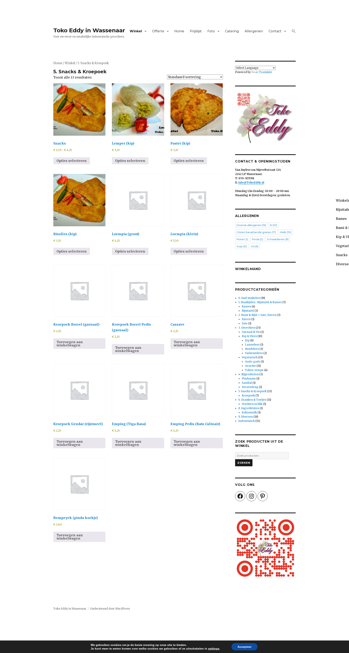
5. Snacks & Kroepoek (252, 391)
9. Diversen (245, 416)
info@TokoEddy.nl (251, 182)
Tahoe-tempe (254, 370)
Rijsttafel (248, 310)
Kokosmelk (249, 412)
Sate (245, 323)
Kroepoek (248, 395)
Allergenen (254, 31)
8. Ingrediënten (248, 408)
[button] (294, 31)
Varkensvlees (254, 353)
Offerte (158, 31)
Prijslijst (196, 31)
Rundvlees (252, 349)
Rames (246, 306)
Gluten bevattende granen (256, 232)
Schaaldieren (278, 239)
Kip (247, 340)
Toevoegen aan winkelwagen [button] (70, 343)
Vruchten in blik (252, 404)
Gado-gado (252, 361)
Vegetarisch (250, 357)
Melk (285, 232)
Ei (273, 225)
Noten (242, 239)
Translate (265, 72)
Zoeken (243, 462)
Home (179, 31)
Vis (254, 246)
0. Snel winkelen (249, 298)
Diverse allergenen (251, 225)
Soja (242, 246)
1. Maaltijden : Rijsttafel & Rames (260, 302)
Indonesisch (246, 421)
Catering (232, 31)
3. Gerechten (246, 327)
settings (213, 648)
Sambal (247, 383)
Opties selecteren (72, 161)
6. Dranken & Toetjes (252, 399)
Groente (250, 366)
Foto (211, 31)
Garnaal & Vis (251, 332)
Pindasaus (249, 378)
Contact (275, 31)
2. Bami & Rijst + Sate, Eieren (257, 315)
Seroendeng (250, 387)
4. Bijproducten (248, 374)
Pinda (257, 239)
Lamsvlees (252, 344)
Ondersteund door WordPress (110, 608)
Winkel (136, 31)
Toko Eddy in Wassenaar (89, 30)
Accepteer (244, 646)
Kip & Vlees (249, 336)
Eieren (246, 319)
